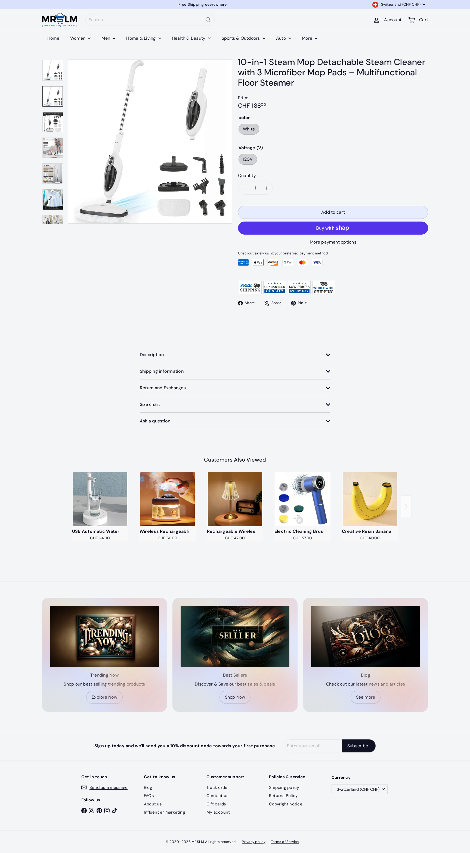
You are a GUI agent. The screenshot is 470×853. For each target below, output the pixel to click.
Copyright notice (285, 804)
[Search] (208, 20)
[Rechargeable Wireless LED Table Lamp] (235, 499)
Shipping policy (284, 787)
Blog (148, 787)
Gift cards (216, 804)
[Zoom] (150, 141)
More (307, 38)
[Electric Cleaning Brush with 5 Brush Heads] (302, 499)
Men (106, 38)
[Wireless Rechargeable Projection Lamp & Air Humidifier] (168, 499)
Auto (281, 38)
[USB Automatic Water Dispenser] (100, 499)
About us (153, 804)
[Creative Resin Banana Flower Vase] (370, 499)
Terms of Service (285, 841)
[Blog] (365, 636)
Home (53, 38)
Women (78, 38)
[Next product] (406, 506)
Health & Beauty (189, 38)
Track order (217, 787)
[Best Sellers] (235, 636)
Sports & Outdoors (241, 38)
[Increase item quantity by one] (266, 188)
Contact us (217, 795)
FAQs (149, 795)
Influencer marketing (164, 812)
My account (218, 812)
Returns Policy (283, 795)
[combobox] (150, 20)
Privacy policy (253, 841)
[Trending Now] (104, 636)
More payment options (333, 242)
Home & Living (141, 38)
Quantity (247, 175)
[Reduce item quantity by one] (244, 188)
